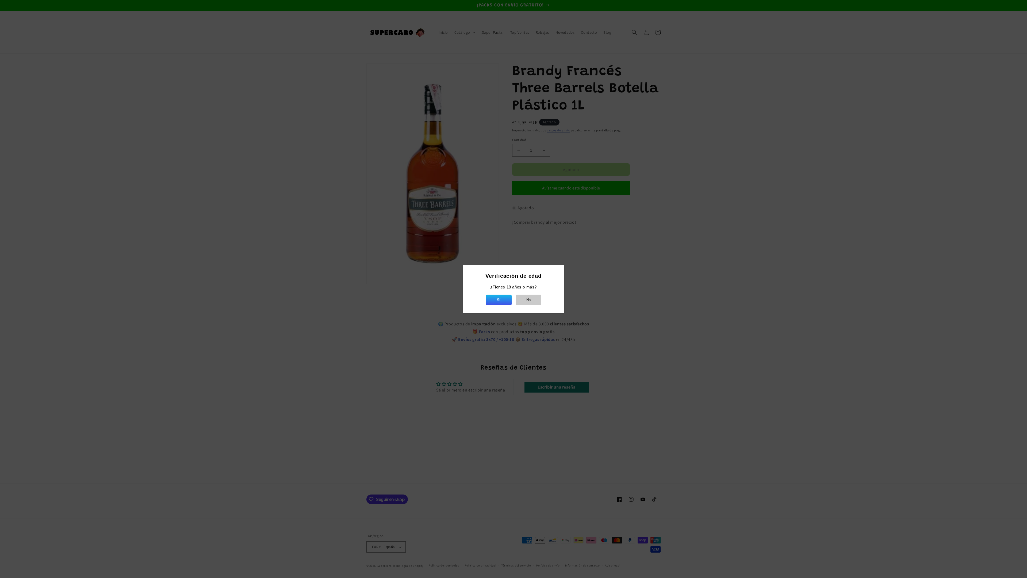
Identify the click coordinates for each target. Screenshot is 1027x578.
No (528, 300)
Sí (498, 300)
